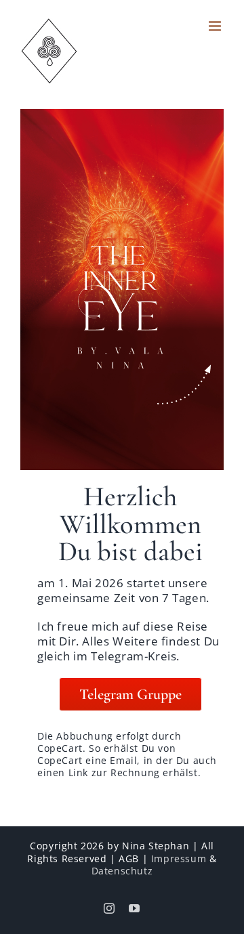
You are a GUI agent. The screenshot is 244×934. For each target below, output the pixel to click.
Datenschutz (122, 870)
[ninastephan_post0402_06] (122, 115)
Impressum (178, 858)
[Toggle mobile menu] (216, 26)
